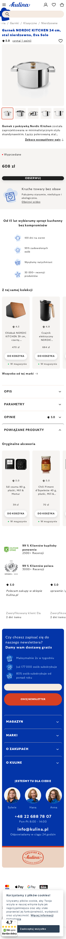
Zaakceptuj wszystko (33, 929)
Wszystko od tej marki (18, 373)
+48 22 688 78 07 (33, 817)
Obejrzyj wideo (31, 202)
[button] (16, 512)
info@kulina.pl (33, 829)
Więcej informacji (42, 915)
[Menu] (4, 4)
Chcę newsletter (33, 699)
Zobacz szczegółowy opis (43, 139)
